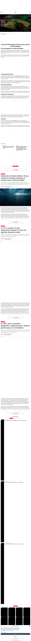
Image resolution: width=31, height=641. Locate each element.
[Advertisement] (15, 5)
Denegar (15, 636)
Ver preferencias (15, 638)
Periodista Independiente (7, 334)
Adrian (5, 34)
